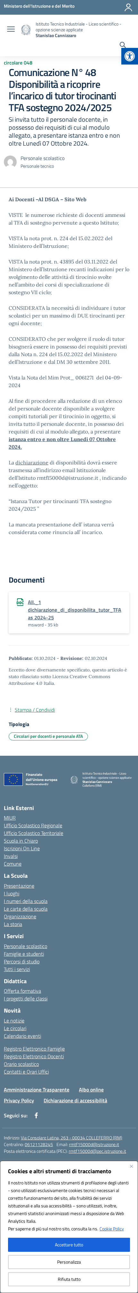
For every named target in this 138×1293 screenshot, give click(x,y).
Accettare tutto (69, 1244)
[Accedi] (128, 7)
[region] (69, 1227)
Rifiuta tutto (69, 1279)
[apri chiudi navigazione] (11, 30)
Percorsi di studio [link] (21, 961)
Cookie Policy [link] (111, 1228)
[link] (129, 56)
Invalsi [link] (11, 856)
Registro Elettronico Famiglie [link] (34, 1048)
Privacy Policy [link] (19, 1100)
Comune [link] (13, 864)
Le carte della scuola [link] (25, 909)
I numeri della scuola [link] (25, 901)
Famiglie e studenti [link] (24, 954)
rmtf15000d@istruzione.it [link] (94, 1144)
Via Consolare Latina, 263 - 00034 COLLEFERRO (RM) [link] (71, 1137)
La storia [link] (13, 924)
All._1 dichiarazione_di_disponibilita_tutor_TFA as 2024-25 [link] (74, 609)
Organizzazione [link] (20, 916)
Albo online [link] (91, 1089)
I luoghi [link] (11, 893)
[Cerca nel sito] (123, 46)
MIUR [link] (10, 818)
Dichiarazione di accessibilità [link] (75, 1100)
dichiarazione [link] (31, 462)
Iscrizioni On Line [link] (22, 848)
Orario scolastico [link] (21, 1064)
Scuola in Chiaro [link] (21, 841)
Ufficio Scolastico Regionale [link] (33, 825)
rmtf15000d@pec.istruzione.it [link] (97, 1151)
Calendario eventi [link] (22, 1036)
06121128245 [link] (39, 1144)
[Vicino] (131, 1166)
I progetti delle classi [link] (25, 998)
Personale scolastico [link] (25, 946)
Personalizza (69, 1262)
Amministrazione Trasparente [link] (36, 1089)
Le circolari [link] (15, 1028)
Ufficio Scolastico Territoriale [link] (33, 833)
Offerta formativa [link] (22, 991)
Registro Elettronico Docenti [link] (34, 1056)
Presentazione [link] (19, 886)
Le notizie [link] (14, 1020)
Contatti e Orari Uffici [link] (26, 1071)
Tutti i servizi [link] (17, 969)
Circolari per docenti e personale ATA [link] (48, 736)
